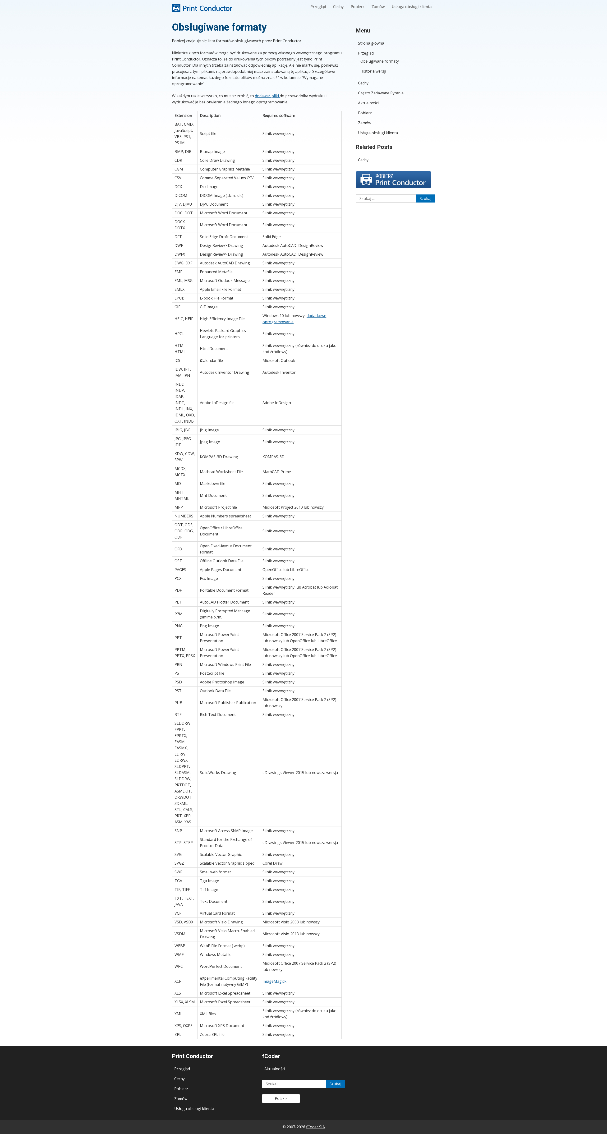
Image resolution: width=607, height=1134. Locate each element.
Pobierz (357, 6)
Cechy (338, 6)
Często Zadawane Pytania (381, 93)
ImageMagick (274, 981)
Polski (280, 1098)
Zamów (378, 6)
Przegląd (318, 6)
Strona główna (371, 43)
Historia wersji (373, 71)
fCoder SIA (315, 1126)
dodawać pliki (267, 95)
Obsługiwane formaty (379, 61)
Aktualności (368, 103)
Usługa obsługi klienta (412, 6)
